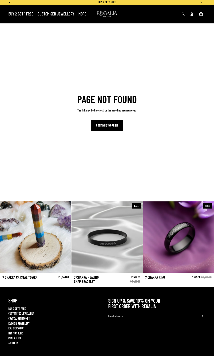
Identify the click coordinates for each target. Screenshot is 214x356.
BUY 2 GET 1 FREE (17, 308)
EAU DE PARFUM (16, 328)
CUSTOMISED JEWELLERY (21, 313)
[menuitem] (82, 14)
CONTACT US (14, 338)
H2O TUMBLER (15, 333)
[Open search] (183, 14)
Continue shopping (107, 125)
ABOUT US (13, 343)
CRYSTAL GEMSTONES (19, 318)
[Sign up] (202, 316)
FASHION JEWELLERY (18, 323)
